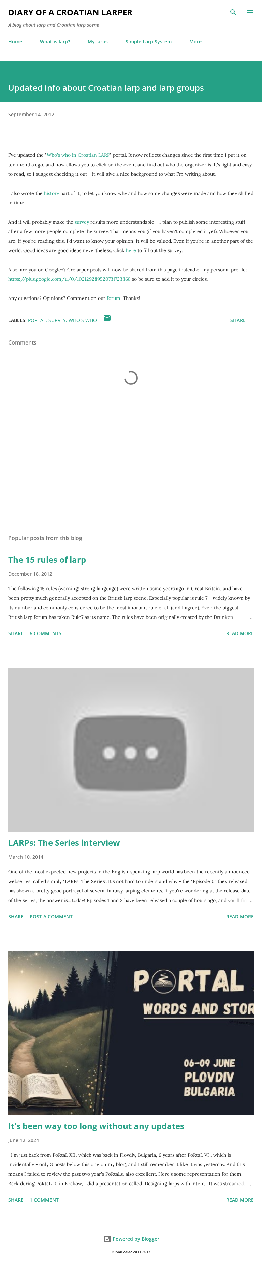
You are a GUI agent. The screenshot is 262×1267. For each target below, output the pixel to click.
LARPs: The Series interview (64, 842)
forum (113, 298)
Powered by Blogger (135, 1239)
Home (15, 41)
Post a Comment (51, 916)
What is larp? (55, 41)
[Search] (233, 12)
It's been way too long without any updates (96, 1125)
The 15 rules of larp (47, 559)
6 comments (45, 633)
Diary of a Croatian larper (70, 12)
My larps (98, 41)
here (131, 250)
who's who (83, 320)
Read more (240, 633)
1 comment (44, 1199)
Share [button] (238, 320)
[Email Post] (107, 320)
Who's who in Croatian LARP (78, 155)
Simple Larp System (149, 41)
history (51, 193)
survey (82, 222)
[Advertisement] (131, 465)
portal (37, 320)
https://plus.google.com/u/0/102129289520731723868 (69, 279)
